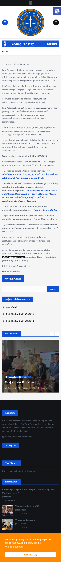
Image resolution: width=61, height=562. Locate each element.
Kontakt (16, 271)
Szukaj (53, 288)
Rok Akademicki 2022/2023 (20, 321)
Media (13, 387)
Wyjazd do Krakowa (20, 382)
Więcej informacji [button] (14, 547)
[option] (30, 366)
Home (5, 51)
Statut (5, 271)
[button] (57, 11)
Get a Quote (10, 445)
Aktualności (12, 307)
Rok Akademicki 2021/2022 (20, 314)
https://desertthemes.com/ (18, 436)
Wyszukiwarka (13, 278)
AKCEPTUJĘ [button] (30, 554)
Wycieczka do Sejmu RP (27, 506)
